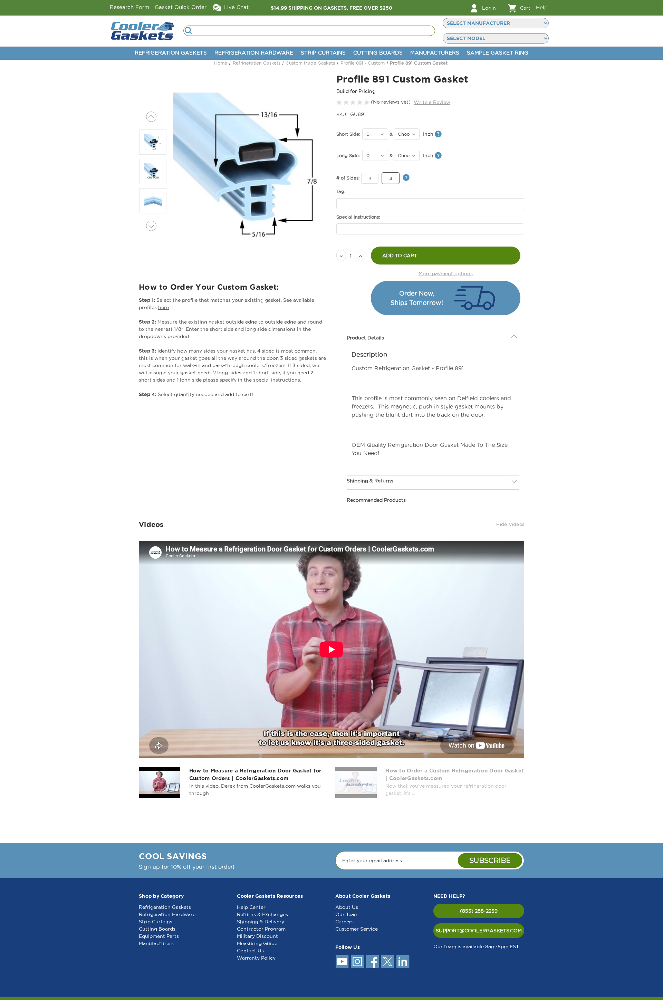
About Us (346, 907)
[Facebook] (372, 962)
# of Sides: (347, 177)
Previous (151, 117)
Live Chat (235, 7)
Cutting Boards (378, 53)
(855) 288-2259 (479, 911)
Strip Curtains (323, 53)
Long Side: (348, 155)
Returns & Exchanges (262, 914)
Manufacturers (434, 53)
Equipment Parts (159, 936)
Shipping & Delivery (260, 921)
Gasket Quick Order (180, 7)
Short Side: (348, 134)
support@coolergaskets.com (479, 930)
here (163, 307)
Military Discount (257, 936)
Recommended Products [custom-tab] (376, 500)
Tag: (340, 191)
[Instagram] (357, 962)
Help (542, 7)
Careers (344, 921)
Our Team (346, 914)
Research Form (129, 7)
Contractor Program (261, 929)
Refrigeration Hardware (253, 53)
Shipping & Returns (370, 480)
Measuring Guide (257, 943)
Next (151, 226)
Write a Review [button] (432, 102)
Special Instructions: (358, 216)
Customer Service (356, 929)
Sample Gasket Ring (497, 53)
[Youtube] (342, 962)
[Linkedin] (403, 962)
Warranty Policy (256, 958)
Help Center (251, 907)
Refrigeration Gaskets (171, 53)
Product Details (365, 337)
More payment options (446, 273)
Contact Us (250, 950)
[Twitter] (388, 962)
